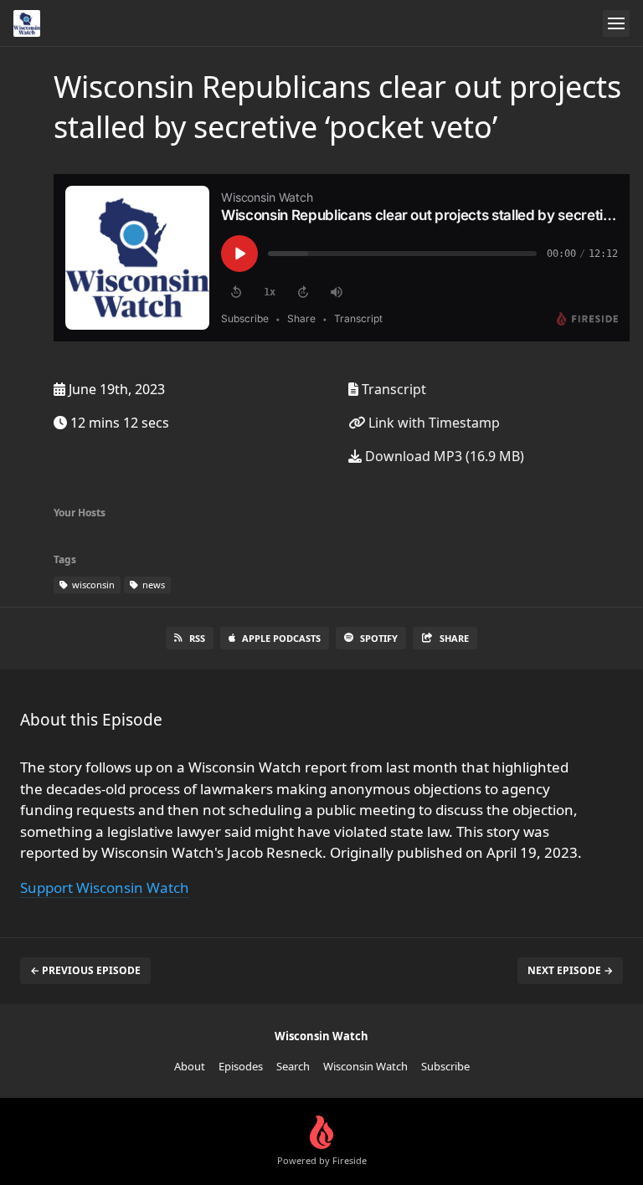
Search (293, 1066)
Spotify (379, 638)
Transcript (392, 389)
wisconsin (92, 584)
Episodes (241, 1066)
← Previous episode (85, 970)
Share (454, 638)
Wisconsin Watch (365, 1066)
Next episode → (570, 970)
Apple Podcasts (281, 638)
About (189, 1066)
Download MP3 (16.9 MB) (443, 456)
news (152, 584)
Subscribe (445, 1066)
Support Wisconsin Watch (104, 887)
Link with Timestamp (432, 422)
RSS (197, 638)
